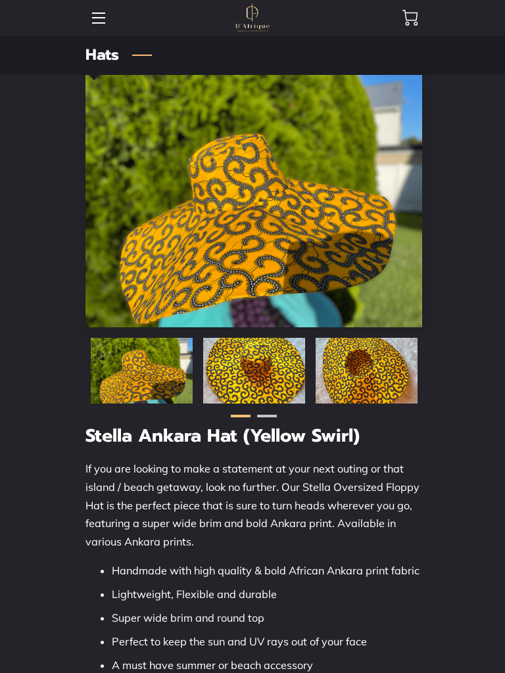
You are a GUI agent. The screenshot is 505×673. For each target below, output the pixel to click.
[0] (410, 18)
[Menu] (97, 18)
